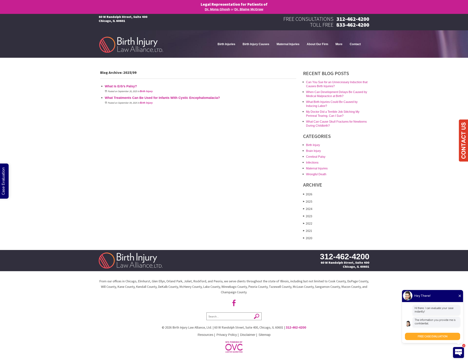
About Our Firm (317, 44)
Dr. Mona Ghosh (217, 9)
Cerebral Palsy (315, 156)
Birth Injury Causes (256, 44)
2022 (307, 223)
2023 (307, 216)
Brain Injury (313, 150)
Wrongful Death (316, 174)
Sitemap (264, 335)
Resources (205, 335)
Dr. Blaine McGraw (248, 9)
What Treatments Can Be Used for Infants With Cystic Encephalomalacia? (162, 98)
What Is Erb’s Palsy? (121, 86)
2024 (307, 209)
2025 (307, 201)
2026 (307, 194)
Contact (355, 44)
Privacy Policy (226, 335)
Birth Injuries (226, 44)
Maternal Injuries (288, 44)
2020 (307, 238)
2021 (307, 231)
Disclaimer (247, 335)
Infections (312, 162)
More (338, 44)
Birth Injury (146, 91)
